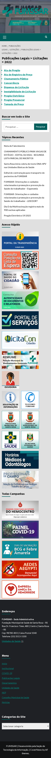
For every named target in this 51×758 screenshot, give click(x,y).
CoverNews (36, 749)
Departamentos (9, 683)
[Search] (46, 36)
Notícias (6, 702)
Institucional (8, 668)
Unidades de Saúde (10, 687)
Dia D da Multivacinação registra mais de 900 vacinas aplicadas (24, 208)
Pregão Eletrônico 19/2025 (17, 215)
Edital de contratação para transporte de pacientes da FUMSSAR (24, 174)
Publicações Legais (11, 678)
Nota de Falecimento (14, 146)
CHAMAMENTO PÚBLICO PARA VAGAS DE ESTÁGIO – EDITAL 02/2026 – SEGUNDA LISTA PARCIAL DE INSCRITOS (25, 155)
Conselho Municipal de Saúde (15, 697)
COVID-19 (7, 673)
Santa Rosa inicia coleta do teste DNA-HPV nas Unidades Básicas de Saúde (25, 166)
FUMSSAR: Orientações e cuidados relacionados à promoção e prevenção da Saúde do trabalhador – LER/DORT (24, 197)
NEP (4, 692)
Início (4, 663)
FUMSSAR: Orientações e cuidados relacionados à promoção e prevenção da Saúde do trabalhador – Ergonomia (24, 185)
